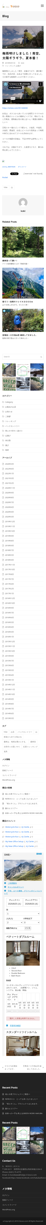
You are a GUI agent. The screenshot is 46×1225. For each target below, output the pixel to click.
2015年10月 (10, 651)
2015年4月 (9, 675)
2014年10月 (10, 694)
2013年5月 (9, 718)
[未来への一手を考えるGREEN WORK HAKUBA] (9, 383)
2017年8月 (9, 574)
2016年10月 (10, 603)
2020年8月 (9, 497)
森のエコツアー (11, 808)
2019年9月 (9, 536)
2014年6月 (9, 713)
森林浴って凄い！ (10, 261)
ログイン (5, 765)
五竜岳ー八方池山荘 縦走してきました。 (19, 335)
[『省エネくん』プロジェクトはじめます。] (23, 370)
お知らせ (8, 411)
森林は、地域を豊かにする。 (15, 741)
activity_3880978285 (8, 167)
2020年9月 (9, 492)
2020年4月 (9, 512)
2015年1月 (9, 680)
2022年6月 (9, 469)
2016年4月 (9, 627)
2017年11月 (10, 564)
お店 (12, 732)
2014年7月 (9, 708)
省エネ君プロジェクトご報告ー (17, 794)
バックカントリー (12, 426)
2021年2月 (9, 483)
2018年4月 (9, 560)
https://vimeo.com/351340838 (15, 108)
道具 (5, 751)
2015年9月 (9, 656)
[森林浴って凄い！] (23, 242)
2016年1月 (9, 636)
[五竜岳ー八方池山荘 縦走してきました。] (23, 320)
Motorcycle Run (12, 827)
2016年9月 (9, 608)
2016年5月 (9, 622)
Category (9, 402)
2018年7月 (9, 550)
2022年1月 (9, 473)
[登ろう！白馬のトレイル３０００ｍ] (23, 283)
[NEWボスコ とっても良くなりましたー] (9, 370)
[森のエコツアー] (37, 370)
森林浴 (33, 741)
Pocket (5, 177)
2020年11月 (10, 488)
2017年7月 (9, 579)
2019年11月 (10, 526)
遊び (7, 445)
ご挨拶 (8, 416)
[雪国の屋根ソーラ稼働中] (37, 383)
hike (5, 187)
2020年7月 (9, 502)
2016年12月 (10, 598)
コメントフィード (9, 775)
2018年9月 (9, 545)
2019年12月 (10, 521)
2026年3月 (9, 464)
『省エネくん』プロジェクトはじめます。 (22, 803)
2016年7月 (9, 612)
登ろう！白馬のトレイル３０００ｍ (17, 302)
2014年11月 (10, 689)
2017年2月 (9, 588)
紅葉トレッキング (30, 746)
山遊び (18, 66)
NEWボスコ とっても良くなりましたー (21, 799)
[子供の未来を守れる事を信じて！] (23, 383)
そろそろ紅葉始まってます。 (9, 1067)
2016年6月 (9, 617)
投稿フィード (7, 770)
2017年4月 (9, 584)
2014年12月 (10, 684)
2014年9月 (9, 699)
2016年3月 (9, 632)
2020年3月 (9, 516)
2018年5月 (9, 555)
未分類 (8, 440)
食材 (7, 450)
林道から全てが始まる (13, 737)
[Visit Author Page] (23, 202)
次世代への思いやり (12, 746)
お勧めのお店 (10, 407)
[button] (42, 6)
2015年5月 (9, 670)
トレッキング (10, 66)
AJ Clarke (25, 827)
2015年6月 (9, 665)
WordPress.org (8, 780)
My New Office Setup (14, 841)
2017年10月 (10, 569)
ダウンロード (22, 167)
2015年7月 (9, 660)
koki (22, 63)
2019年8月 (9, 540)
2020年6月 (9, 507)
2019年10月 (10, 531)
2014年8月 (9, 704)
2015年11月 (10, 646)
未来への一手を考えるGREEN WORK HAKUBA (23, 813)
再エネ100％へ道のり (14, 431)
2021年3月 (9, 478)
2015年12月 (10, 641)
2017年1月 (9, 593)
